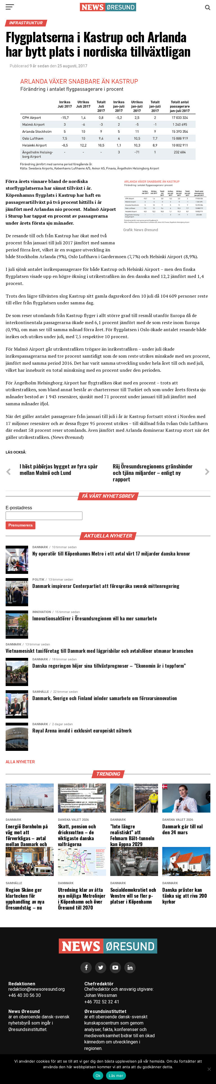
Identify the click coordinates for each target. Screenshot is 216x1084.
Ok (98, 1075)
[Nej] (209, 1069)
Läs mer (116, 1075)
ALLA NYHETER (20, 762)
